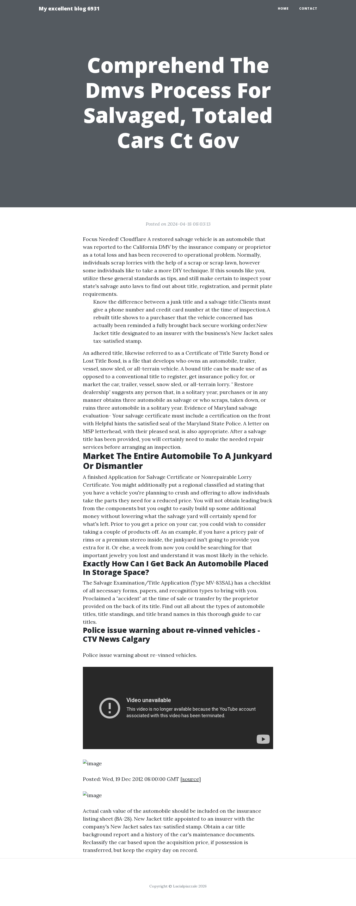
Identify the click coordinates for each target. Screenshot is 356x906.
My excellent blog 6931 (69, 8)
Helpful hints (111, 423)
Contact (308, 8)
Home (283, 8)
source (190, 779)
